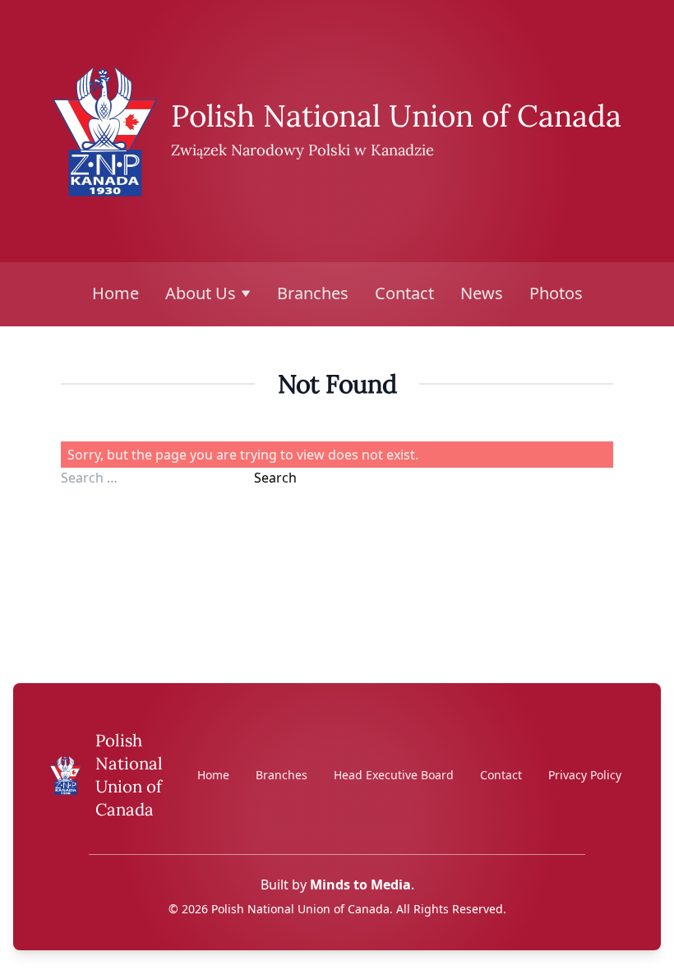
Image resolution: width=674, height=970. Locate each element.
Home (115, 293)
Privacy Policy (584, 775)
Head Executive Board (394, 775)
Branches (313, 293)
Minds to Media (360, 884)
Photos (556, 293)
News (481, 293)
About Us (200, 293)
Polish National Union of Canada (396, 115)
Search (275, 478)
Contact (404, 293)
